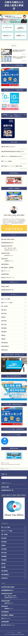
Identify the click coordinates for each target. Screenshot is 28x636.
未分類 (14, 324)
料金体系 (5, 258)
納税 (14, 335)
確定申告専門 (6, 253)
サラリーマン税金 (14, 302)
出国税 (14, 313)
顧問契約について (9, 260)
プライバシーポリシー (11, 632)
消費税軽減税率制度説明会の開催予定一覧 (13, 151)
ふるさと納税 (14, 299)
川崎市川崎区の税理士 (9, 239)
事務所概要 (6, 274)
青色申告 (14, 350)
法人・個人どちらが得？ (11, 248)
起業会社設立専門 (7, 246)
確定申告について (9, 255)
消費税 (14, 328)
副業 (14, 317)
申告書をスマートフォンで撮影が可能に (12, 166)
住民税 (14, 310)
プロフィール (6, 270)
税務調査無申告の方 (8, 242)
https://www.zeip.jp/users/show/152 (10, 464)
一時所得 (14, 306)
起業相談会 (6, 264)
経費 (14, 339)
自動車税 (14, 342)
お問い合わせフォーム (9, 277)
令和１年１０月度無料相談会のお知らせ (12, 156)
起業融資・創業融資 (8, 267)
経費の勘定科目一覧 (8, 289)
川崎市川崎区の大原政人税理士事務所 (14, 5)
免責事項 (19, 632)
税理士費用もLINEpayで (9, 146)
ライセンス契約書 (7, 161)
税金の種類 (6, 286)
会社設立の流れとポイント (11, 250)
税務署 (14, 331)
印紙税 (14, 320)
